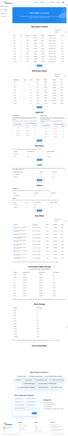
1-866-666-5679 (48, 406)
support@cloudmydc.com (50, 404)
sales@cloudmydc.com (49, 402)
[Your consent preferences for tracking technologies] (67, 327)
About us (36, 426)
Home (36, 424)
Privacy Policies (55, 434)
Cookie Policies (62, 434)
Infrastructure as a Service (24, 426)
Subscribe (39, 65)
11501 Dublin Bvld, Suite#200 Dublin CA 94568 (54, 408)
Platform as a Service (23, 424)
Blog (20, 431)
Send (34, 413)
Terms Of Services (38, 431)
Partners (36, 429)
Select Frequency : (57, 29)
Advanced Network (22, 429)
